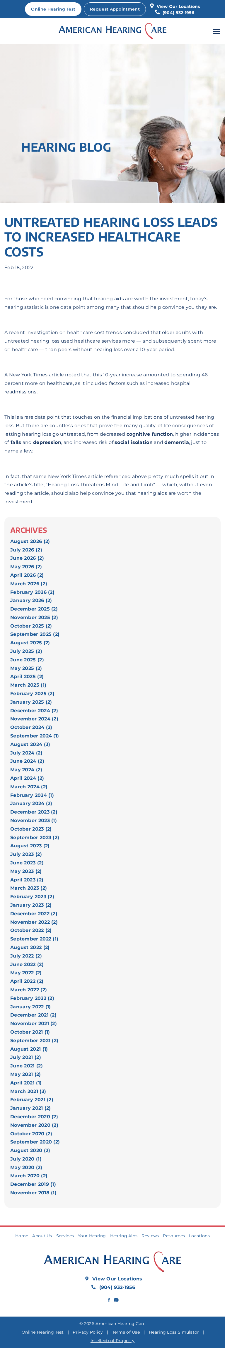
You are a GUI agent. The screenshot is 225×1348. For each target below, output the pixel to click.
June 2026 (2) (27, 558)
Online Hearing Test (43, 1332)
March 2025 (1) (28, 685)
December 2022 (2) (33, 913)
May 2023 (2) (26, 871)
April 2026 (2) (27, 575)
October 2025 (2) (31, 626)
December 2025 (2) (34, 609)
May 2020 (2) (26, 1167)
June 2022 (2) (27, 964)
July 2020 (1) (26, 1159)
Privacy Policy (88, 1332)
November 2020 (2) (34, 1125)
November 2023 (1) (33, 820)
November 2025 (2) (34, 617)
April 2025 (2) (27, 676)
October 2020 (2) (31, 1133)
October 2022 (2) (31, 930)
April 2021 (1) (26, 1083)
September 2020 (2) (35, 1142)
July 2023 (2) (26, 854)
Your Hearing (92, 1235)
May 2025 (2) (26, 668)
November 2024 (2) (34, 719)
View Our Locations (178, 6)
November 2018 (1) (33, 1193)
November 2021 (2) (33, 1023)
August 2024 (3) (30, 744)
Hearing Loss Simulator (174, 1332)
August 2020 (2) (30, 1150)
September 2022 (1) (34, 939)
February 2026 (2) (32, 592)
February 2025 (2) (32, 693)
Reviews (150, 1235)
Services (65, 1235)
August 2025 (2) (30, 643)
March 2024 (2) (28, 786)
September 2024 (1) (34, 736)
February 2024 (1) (32, 795)
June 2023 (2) (27, 863)
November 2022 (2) (34, 922)
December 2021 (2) (33, 1015)
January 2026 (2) (31, 600)
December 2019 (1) (33, 1184)
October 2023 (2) (31, 829)
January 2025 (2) (31, 702)
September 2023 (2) (34, 837)
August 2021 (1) (29, 1049)
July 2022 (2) (26, 956)
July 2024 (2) (26, 753)
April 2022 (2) (26, 981)
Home (21, 1235)
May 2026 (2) (26, 566)
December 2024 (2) (34, 710)
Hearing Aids (124, 1235)
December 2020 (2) (34, 1116)
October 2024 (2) (31, 727)
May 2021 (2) (25, 1074)
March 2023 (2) (28, 888)
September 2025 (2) (34, 634)
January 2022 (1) (30, 1007)
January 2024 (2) (31, 803)
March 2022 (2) (28, 989)
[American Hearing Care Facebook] (109, 1300)
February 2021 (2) (31, 1099)
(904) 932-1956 (177, 12)
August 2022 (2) (30, 947)
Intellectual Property (112, 1340)
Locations (199, 1235)
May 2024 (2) (26, 769)
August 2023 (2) (30, 846)
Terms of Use (126, 1332)
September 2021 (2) (34, 1040)
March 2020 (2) (28, 1175)
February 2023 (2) (32, 896)
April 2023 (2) (26, 880)
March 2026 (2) (28, 583)
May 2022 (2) (26, 972)
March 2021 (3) (28, 1091)
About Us (42, 1235)
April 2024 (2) (27, 778)
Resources (174, 1235)
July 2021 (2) (25, 1057)
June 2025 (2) (27, 660)
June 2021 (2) (26, 1066)
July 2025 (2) (26, 651)
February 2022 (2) (32, 998)
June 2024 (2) (27, 761)
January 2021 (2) (30, 1108)
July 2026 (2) (26, 550)
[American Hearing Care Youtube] (116, 1300)
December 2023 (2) (33, 812)
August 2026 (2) (30, 541)
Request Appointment (115, 9)
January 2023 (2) (31, 905)
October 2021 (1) (30, 1032)
